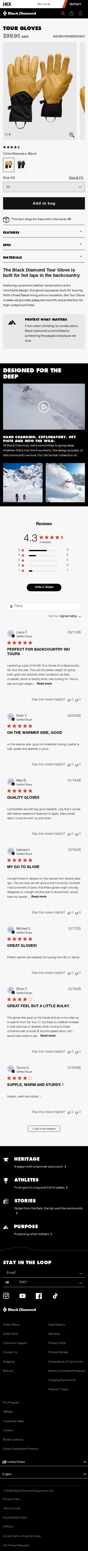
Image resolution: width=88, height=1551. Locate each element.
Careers (8, 1430)
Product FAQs (57, 1343)
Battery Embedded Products (66, 1371)
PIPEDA (8, 1526)
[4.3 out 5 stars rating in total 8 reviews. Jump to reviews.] (12, 147)
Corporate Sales (13, 1421)
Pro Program (11, 1402)
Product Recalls (58, 1352)
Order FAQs (10, 1334)
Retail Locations (13, 1439)
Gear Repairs (56, 1324)
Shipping (8, 1361)
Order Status (11, 1324)
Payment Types (58, 1389)
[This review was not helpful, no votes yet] (76, 700)
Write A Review (44, 587)
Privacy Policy (11, 1499)
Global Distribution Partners (21, 1449)
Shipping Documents (62, 1380)
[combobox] (65, 616)
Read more (44, 684)
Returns (8, 1371)
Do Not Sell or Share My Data (22, 1536)
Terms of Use (11, 1508)
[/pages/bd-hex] (7, 4)
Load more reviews (44, 1129)
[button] (63, 13)
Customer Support (15, 1343)
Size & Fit (76, 178)
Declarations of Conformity (65, 1361)
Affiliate (8, 1412)
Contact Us (10, 1352)
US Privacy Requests (16, 1545)
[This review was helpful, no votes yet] (69, 700)
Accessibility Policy (15, 1517)
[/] (20, 13)
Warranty (54, 1334)
